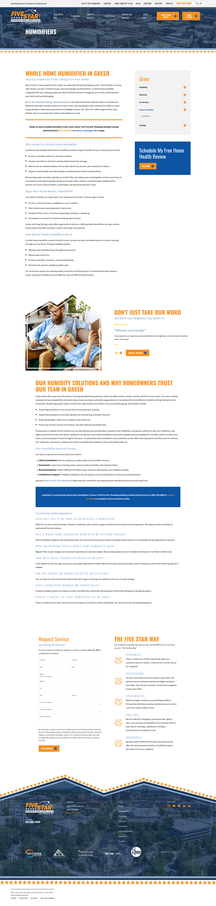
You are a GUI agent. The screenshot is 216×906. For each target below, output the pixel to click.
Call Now (146, 166)
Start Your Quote (166, 16)
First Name (42, 660)
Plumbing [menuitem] (75, 16)
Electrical (122, 821)
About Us (122, 836)
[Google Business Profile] (184, 806)
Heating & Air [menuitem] (58, 16)
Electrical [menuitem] (110, 16)
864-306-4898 (184, 3)
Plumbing (122, 816)
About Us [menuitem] (146, 16)
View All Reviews (135, 353)
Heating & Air (124, 811)
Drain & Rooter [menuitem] (90, 16)
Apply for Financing (91, 3)
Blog (138, 3)
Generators (123, 826)
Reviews (158, 3)
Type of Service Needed (46, 709)
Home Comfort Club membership (58, 480)
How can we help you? (45, 716)
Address (42, 674)
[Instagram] (169, 806)
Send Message (46, 748)
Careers (107, 3)
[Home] (25, 16)
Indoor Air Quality (125, 831)
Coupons (148, 3)
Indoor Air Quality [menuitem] (127, 16)
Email (73, 667)
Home (121, 806)
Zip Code (74, 695)
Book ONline (189, 16)
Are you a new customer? (46, 702)
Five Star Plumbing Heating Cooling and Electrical (49, 102)
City (41, 688)
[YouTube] (174, 806)
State (41, 695)
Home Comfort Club (123, 3)
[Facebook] (179, 806)
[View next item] (121, 353)
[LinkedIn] (189, 806)
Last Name (74, 660)
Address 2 (42, 681)
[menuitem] (160, 87)
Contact (169, 3)
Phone (41, 667)
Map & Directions (73, 813)
